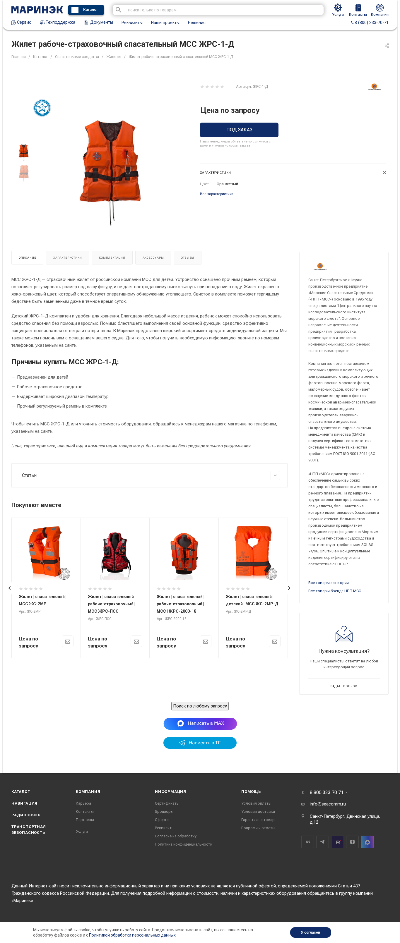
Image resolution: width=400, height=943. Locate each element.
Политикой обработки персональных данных (132, 935)
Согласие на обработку (175, 836)
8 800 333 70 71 (326, 792)
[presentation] (10, 588)
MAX (367, 842)
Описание (27, 257)
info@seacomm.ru (328, 804)
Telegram (322, 842)
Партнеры (85, 819)
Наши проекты (165, 22)
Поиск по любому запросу (200, 706)
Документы (101, 22)
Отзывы (187, 257)
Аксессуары (153, 257)
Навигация (24, 803)
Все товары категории (328, 582)
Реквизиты (132, 22)
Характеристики (67, 257)
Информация (170, 791)
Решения (197, 22)
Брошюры (164, 811)
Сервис (23, 22)
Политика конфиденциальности (183, 844)
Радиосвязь (25, 815)
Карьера (83, 803)
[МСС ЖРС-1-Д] (111, 172)
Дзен (352, 842)
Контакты (85, 811)
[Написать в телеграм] (200, 747)
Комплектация (112, 257)
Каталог (90, 9)
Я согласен (310, 932)
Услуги (82, 831)
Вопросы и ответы (258, 828)
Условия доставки (258, 811)
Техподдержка (60, 22)
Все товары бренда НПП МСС (334, 591)
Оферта (162, 819)
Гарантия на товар (258, 819)
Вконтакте (307, 842)
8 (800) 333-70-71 (371, 22)
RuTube (337, 842)
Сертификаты (167, 803)
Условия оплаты (256, 803)
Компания (88, 791)
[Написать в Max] (200, 723)
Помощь (251, 791)
